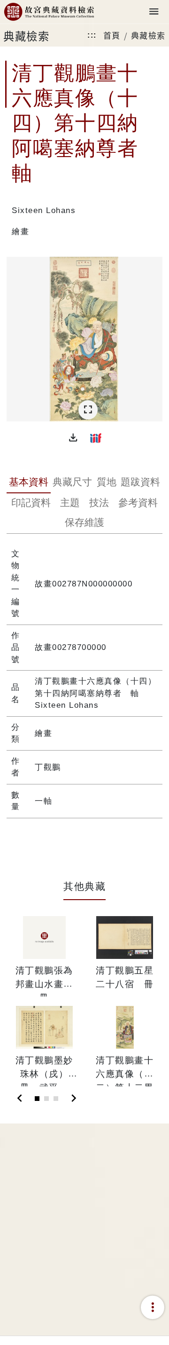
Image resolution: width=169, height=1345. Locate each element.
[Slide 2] (46, 1098)
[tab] (28, 483)
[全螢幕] (88, 409)
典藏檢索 (148, 35)
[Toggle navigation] (154, 12)
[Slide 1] (37, 1098)
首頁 (112, 35)
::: (92, 35)
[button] (73, 438)
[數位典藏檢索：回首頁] (48, 12)
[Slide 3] (56, 1098)
